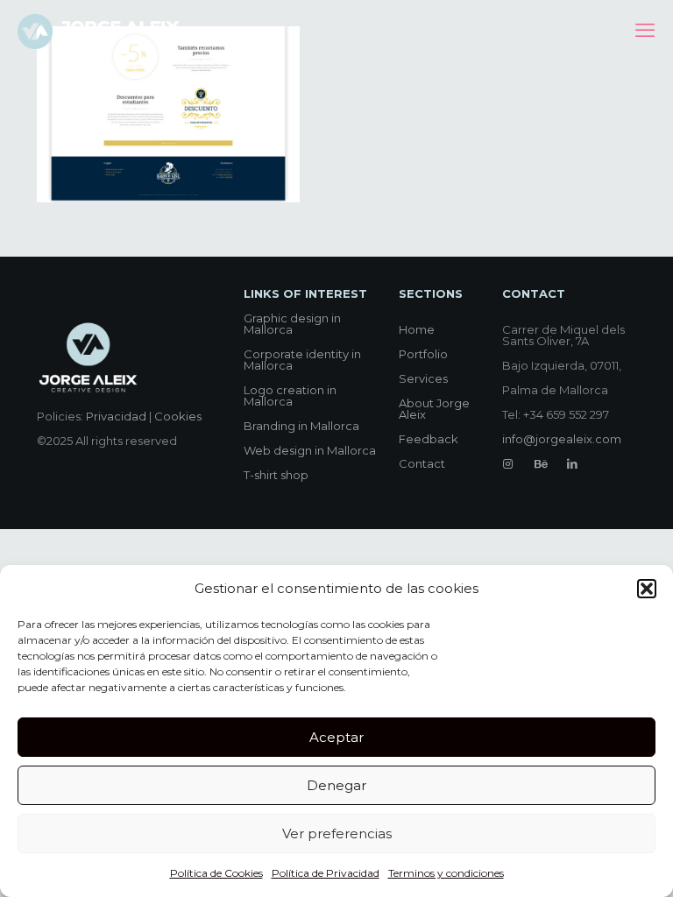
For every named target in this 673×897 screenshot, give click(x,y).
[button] (646, 588)
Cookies (178, 416)
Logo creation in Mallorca (290, 395)
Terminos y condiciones (446, 872)
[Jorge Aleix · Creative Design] (100, 30)
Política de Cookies (216, 872)
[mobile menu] (645, 31)
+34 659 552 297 (566, 414)
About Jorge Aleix (434, 408)
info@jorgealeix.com (561, 439)
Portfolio (423, 354)
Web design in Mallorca (310, 450)
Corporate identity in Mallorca (302, 359)
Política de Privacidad (325, 872)
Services (423, 378)
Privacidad (116, 416)
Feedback (428, 439)
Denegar (336, 785)
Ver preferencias (337, 833)
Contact (422, 463)
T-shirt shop (276, 475)
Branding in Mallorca (301, 426)
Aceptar (336, 737)
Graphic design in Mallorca (292, 323)
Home (417, 329)
